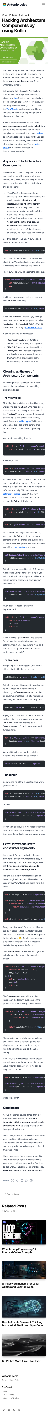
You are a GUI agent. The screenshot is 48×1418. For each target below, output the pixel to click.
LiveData (39, 133)
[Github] (19, 1410)
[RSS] (13, 1410)
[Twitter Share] (12, 1180)
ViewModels (12, 109)
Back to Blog (13, 1194)
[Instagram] (8, 1410)
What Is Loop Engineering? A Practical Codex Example (19, 1251)
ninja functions (20, 547)
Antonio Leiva (10, 1376)
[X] (3, 1410)
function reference (33, 327)
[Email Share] (31, 1180)
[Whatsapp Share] (26, 1180)
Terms (4, 1380)
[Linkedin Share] (21, 1180)
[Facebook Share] (17, 1180)
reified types (25, 421)
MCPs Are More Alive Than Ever (21, 1361)
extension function (11, 494)
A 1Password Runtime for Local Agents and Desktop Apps (20, 1285)
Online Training (8, 1394)
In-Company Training (10, 1398)
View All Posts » (9, 1211)
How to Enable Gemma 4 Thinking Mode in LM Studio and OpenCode (22, 1324)
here (16, 98)
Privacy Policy (13, 1380)
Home (4, 1391)
